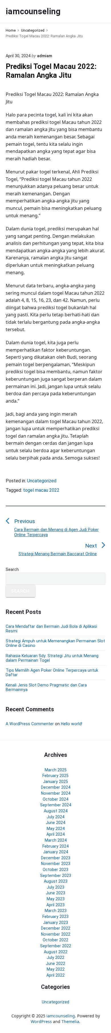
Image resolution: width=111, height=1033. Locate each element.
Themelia (70, 1021)
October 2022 (55, 940)
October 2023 (55, 869)
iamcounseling (60, 1015)
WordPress (41, 1021)
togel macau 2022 (41, 490)
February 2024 (55, 846)
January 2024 (55, 852)
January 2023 (55, 922)
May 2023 (56, 899)
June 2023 (55, 893)
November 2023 (55, 863)
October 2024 (55, 799)
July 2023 (55, 887)
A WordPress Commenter (30, 724)
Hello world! (71, 724)
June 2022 (55, 963)
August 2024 (55, 811)
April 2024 (55, 834)
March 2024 (56, 840)
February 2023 (55, 916)
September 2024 (55, 805)
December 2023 (55, 858)
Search (12, 569)
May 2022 (56, 969)
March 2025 (56, 770)
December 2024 (55, 787)
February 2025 (55, 775)
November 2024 (55, 793)
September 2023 (55, 875)
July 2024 (55, 817)
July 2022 (55, 957)
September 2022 (55, 946)
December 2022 (55, 928)
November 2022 (55, 934)
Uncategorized (41, 480)
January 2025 (55, 781)
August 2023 (55, 881)
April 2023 (55, 905)
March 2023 (56, 910)
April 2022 (55, 975)
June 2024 (55, 822)
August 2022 (55, 952)
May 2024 (56, 828)
